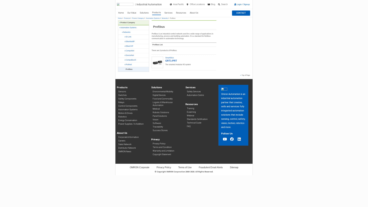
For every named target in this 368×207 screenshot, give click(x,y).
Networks (165, 18)
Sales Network (124, 144)
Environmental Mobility (163, 91)
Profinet (129, 65)
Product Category (138, 18)
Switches (122, 95)
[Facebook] (232, 139)
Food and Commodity (163, 99)
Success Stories (160, 130)
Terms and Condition (162, 147)
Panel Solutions (160, 116)
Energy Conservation (127, 120)
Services (168, 13)
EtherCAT (129, 46)
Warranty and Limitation (163, 151)
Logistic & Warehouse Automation (162, 103)
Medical (156, 109)
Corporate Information (128, 137)
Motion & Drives (125, 113)
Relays (121, 102)
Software (157, 123)
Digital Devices (159, 95)
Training (190, 108)
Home (121, 13)
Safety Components (127, 99)
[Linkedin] (239, 139)
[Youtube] (224, 139)
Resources (181, 13)
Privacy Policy (159, 143)
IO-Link (128, 37)
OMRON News (124, 151)
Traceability (158, 127)
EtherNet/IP (130, 42)
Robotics (122, 117)
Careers (121, 141)
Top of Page (246, 75)
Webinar (190, 115)
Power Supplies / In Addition (131, 124)
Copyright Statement (162, 154)
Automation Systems (153, 18)
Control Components (127, 106)
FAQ (189, 126)
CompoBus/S (131, 60)
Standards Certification (197, 119)
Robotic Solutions (161, 112)
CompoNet (130, 51)
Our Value (131, 13)
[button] (241, 13)
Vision (155, 119)
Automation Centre (195, 95)
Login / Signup (243, 4)
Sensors (122, 91)
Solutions (144, 13)
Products (156, 12)
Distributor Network (127, 148)
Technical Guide (194, 123)
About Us (194, 13)
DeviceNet (130, 55)
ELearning (191, 112)
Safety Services (194, 91)
